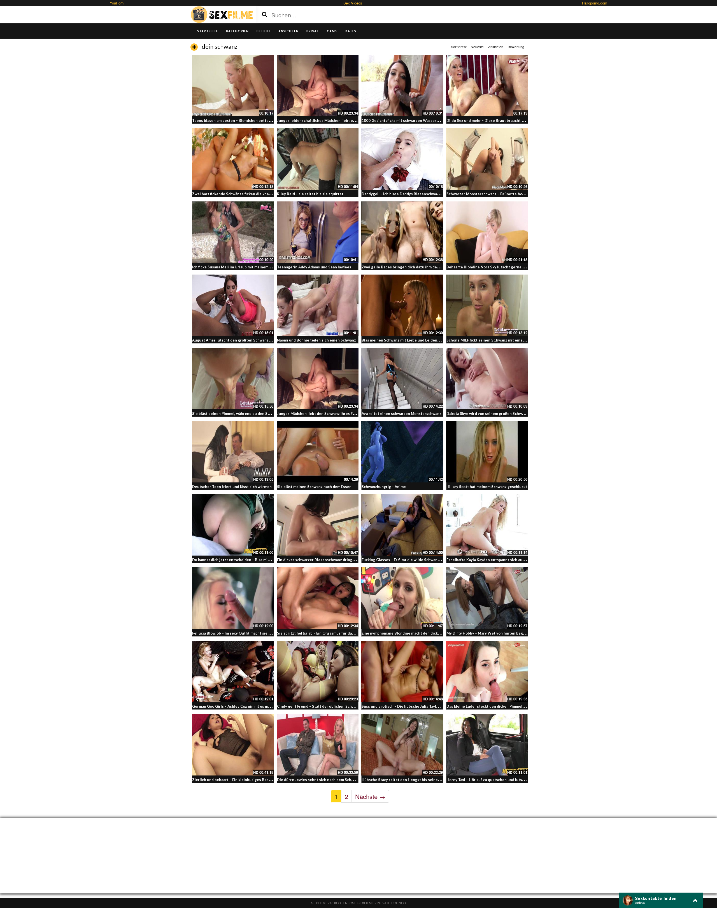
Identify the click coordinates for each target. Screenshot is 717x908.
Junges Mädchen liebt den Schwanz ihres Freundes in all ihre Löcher (337, 413)
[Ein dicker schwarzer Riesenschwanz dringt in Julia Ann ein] (318, 525)
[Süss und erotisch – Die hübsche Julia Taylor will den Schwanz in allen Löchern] (402, 671)
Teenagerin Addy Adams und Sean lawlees (314, 267)
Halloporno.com (594, 3)
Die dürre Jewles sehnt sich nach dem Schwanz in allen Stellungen (335, 779)
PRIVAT (312, 31)
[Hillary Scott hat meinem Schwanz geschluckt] (487, 451)
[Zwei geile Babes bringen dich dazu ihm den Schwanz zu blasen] (402, 232)
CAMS (332, 31)
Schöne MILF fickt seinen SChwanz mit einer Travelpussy (496, 340)
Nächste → (370, 796)
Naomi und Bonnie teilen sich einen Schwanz (316, 340)
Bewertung (516, 46)
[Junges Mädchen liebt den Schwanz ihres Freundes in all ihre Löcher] (318, 378)
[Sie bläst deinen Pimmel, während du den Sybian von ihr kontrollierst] (233, 378)
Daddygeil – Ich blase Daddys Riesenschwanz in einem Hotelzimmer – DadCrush (432, 194)
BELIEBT (264, 31)
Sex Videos (352, 3)
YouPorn (117, 3)
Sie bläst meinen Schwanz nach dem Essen (314, 486)
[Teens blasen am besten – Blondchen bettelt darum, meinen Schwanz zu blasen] (233, 85)
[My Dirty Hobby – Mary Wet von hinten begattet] (487, 598)
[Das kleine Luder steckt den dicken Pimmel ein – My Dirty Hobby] (487, 671)
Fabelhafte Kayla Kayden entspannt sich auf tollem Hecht (497, 560)
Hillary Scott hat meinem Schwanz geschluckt (486, 486)
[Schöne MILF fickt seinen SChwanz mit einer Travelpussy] (487, 305)
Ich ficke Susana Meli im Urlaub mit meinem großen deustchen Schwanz (255, 267)
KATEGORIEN (237, 31)
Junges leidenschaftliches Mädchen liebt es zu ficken (324, 120)
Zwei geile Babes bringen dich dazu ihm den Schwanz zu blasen (417, 267)
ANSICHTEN (288, 31)
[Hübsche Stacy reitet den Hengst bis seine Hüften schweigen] (402, 744)
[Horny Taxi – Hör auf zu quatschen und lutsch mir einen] (487, 744)
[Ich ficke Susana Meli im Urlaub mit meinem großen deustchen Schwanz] (233, 232)
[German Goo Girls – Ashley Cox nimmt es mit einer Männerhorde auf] (233, 671)
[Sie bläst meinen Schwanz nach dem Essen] (318, 451)
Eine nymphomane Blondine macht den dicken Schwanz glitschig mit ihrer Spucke (433, 633)
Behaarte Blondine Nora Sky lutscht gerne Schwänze (493, 267)
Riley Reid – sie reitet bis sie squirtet (310, 194)
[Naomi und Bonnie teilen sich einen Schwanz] (318, 305)
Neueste (477, 46)
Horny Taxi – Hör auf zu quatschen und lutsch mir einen (495, 779)
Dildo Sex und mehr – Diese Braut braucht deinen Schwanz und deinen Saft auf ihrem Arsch (527, 120)
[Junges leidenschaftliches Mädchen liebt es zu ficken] (318, 85)
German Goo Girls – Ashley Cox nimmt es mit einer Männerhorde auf (252, 706)
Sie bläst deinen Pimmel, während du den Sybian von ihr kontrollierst (253, 413)
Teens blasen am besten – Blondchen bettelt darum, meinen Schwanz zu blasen (262, 120)
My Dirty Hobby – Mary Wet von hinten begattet (489, 633)
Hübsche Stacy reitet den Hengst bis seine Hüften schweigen (416, 779)
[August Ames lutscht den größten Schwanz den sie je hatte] (233, 305)
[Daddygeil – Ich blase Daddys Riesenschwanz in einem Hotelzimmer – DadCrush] (402, 158)
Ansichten (495, 46)
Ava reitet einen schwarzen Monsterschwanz (401, 413)
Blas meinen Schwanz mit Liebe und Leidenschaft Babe (410, 340)
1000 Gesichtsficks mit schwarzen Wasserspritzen (406, 120)
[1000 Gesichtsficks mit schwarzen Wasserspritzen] (402, 85)
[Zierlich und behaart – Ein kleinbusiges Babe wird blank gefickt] (233, 744)
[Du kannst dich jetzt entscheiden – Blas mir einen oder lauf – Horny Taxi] (233, 525)
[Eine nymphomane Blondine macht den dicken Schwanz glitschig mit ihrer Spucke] (402, 598)
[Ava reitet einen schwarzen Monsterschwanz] (402, 378)
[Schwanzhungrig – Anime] (402, 451)
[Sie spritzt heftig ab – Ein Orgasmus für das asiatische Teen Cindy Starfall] (318, 598)
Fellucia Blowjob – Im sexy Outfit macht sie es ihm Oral (240, 633)
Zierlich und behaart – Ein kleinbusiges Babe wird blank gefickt (247, 779)
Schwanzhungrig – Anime (384, 486)
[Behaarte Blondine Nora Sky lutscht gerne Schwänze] (487, 232)
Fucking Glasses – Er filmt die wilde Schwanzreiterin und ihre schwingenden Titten (435, 560)
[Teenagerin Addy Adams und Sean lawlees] (318, 232)
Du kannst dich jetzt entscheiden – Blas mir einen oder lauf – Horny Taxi (255, 560)
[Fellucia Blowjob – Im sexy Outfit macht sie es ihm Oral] (233, 598)
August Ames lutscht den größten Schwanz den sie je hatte (244, 340)
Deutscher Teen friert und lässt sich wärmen (232, 486)
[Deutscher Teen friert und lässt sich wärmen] (233, 451)
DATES (350, 31)
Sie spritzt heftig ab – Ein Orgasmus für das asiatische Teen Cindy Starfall (342, 633)
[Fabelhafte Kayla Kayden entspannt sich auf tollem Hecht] (487, 525)
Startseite (207, 31)
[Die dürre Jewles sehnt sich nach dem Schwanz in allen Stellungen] (318, 744)
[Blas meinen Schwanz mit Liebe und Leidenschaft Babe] (402, 305)
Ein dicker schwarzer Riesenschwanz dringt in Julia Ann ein (329, 560)
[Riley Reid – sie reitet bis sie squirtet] (318, 158)
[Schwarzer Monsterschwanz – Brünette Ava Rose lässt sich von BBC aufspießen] (487, 158)
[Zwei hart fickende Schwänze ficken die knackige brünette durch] (233, 158)
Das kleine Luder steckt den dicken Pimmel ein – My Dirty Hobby (503, 706)
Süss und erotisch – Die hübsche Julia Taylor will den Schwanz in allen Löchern (431, 706)
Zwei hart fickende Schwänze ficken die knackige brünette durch (249, 194)
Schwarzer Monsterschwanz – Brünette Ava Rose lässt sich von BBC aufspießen (517, 194)
